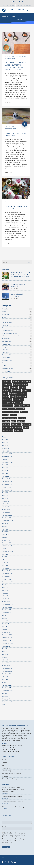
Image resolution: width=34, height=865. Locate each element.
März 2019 (5, 660)
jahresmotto (18, 400)
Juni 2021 (5, 587)
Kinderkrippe (6, 344)
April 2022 (5, 562)
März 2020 (5, 626)
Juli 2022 (5, 554)
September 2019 (7, 643)
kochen (17, 406)
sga (13, 421)
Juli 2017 (4, 693)
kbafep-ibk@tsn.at (13, 751)
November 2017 (7, 685)
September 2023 (7, 520)
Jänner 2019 (6, 665)
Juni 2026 (5, 442)
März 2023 (5, 534)
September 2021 (7, 582)
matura (21, 409)
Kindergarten (9, 202)
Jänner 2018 (6, 682)
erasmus (6, 390)
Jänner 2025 (6, 479)
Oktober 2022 (6, 548)
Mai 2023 (5, 529)
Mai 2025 (5, 470)
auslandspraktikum (20, 384)
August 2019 (6, 646)
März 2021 (5, 596)
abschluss (7, 381)
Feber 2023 (5, 537)
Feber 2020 (6, 629)
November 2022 (7, 546)
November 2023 (7, 515)
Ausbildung (6, 314)
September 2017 (7, 690)
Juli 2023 (5, 523)
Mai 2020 (5, 621)
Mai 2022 (5, 559)
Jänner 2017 (6, 699)
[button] (31, 10)
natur (5, 412)
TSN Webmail (6, 768)
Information (21, 396)
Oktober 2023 (6, 518)
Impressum (6, 776)
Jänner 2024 (6, 509)
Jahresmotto (6, 339)
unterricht (26, 424)
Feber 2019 (5, 663)
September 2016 (7, 702)
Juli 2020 (5, 615)
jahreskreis (7, 400)
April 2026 (5, 448)
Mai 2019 (5, 654)
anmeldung (25, 381)
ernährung (16, 390)
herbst (6, 396)
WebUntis (5, 765)
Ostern (6, 415)
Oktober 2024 (6, 487)
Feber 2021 (5, 599)
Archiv (4, 312)
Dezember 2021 (7, 573)
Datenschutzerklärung (9, 779)
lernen (13, 409)
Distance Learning (10, 128)
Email (4, 826)
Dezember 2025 (7, 454)
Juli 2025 (5, 465)
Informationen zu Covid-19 (10, 336)
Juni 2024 (5, 495)
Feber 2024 (6, 507)
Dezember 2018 (7, 668)
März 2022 (5, 565)
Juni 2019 (5, 651)
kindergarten (17, 403)
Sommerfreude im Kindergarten (12, 802)
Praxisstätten (6, 357)
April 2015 (5, 704)
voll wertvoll (6, 371)
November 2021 (7, 576)
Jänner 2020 (6, 632)
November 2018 (7, 671)
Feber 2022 (5, 568)
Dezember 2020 (7, 604)
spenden (21, 421)
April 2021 (5, 593)
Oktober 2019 (6, 640)
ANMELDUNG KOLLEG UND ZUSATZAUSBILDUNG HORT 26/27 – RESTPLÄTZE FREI (14, 789)
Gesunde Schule (21, 56)
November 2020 (7, 607)
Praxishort (5, 352)
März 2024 (5, 504)
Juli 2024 (5, 493)
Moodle (4, 762)
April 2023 (5, 532)
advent (15, 381)
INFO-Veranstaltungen (9, 333)
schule (6, 421)
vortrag (18, 427)
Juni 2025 (5, 468)
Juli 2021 (4, 585)
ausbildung (7, 384)
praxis (13, 415)
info (13, 396)
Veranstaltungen (10, 58)
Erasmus (5, 325)
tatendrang (15, 424)
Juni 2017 (5, 696)
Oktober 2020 (6, 610)
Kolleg (4, 347)
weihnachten (8, 430)
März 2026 (5, 451)
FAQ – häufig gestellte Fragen (11, 773)
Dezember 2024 (7, 481)
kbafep (6, 403)
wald (25, 427)
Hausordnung (6, 771)
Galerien (4, 328)
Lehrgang (5, 349)
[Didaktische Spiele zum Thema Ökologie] (16, 142)
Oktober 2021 (6, 579)
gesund (23, 393)
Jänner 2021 (6, 601)
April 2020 (5, 624)
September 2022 (7, 551)
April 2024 (5, 501)
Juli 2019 (4, 649)
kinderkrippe (7, 406)
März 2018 (5, 679)
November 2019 (7, 638)
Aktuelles (7, 56)
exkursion (26, 390)
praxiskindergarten (9, 418)
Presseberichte (7, 360)
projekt (21, 418)
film (5, 393)
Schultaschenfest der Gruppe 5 (12, 796)
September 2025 (7, 462)
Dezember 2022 (7, 543)
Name (4, 820)
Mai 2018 (5, 677)
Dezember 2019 (7, 635)
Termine (4, 365)
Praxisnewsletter (7, 355)
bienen (6, 387)
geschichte (13, 393)
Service (4, 363)
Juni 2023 (5, 526)
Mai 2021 (5, 590)
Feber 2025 (5, 476)
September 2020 (7, 612)
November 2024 (7, 484)
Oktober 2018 (6, 674)
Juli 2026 (5, 440)
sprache (6, 424)
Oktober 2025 (6, 459)
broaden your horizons (9, 320)
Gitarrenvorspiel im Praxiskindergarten (14, 807)
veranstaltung (8, 427)
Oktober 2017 (6, 688)
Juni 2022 (5, 557)
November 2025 (7, 456)
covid (22, 387)
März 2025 (5, 473)
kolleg (26, 406)
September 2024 (7, 490)
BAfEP (13, 56)
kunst (5, 409)
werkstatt (18, 430)
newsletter (14, 412)
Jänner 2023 (6, 540)
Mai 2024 (5, 498)
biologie (14, 387)
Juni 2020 (5, 618)
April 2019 (5, 657)
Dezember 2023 (7, 512)
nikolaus (24, 412)
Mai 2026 (5, 445)
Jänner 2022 (6, 571)
